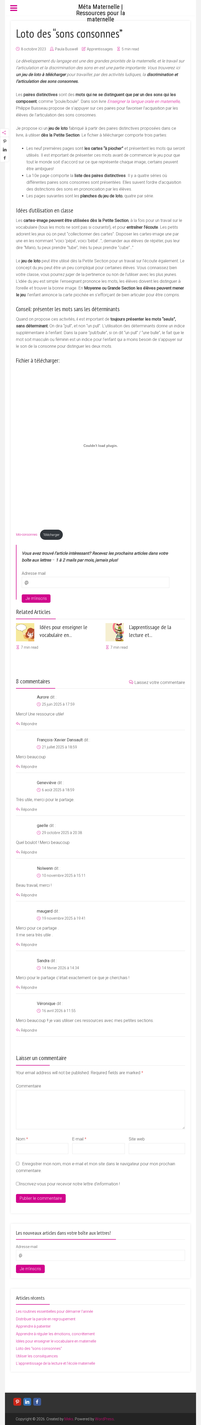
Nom (22, 1139)
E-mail (79, 1139)
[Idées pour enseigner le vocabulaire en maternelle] (25, 632)
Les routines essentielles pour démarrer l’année (54, 1311)
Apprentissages (100, 49)
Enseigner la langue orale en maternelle (143, 101)
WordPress (104, 1419)
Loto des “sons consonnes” (39, 1348)
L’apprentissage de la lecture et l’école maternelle (55, 1363)
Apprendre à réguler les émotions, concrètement (55, 1334)
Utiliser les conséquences (37, 1356)
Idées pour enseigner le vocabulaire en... (63, 630)
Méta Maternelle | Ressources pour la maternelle (100, 13)
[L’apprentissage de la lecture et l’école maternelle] (114, 632)
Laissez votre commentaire (160, 682)
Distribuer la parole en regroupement (45, 1319)
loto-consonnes (26, 535)
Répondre (29, 724)
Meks (68, 1419)
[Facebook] (37, 1402)
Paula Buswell (66, 49)
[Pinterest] (17, 1402)
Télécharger (51, 535)
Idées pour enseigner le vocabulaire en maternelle (56, 1341)
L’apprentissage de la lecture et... (150, 630)
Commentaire (28, 1086)
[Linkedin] (27, 1402)
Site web (137, 1139)
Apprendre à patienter (33, 1326)
